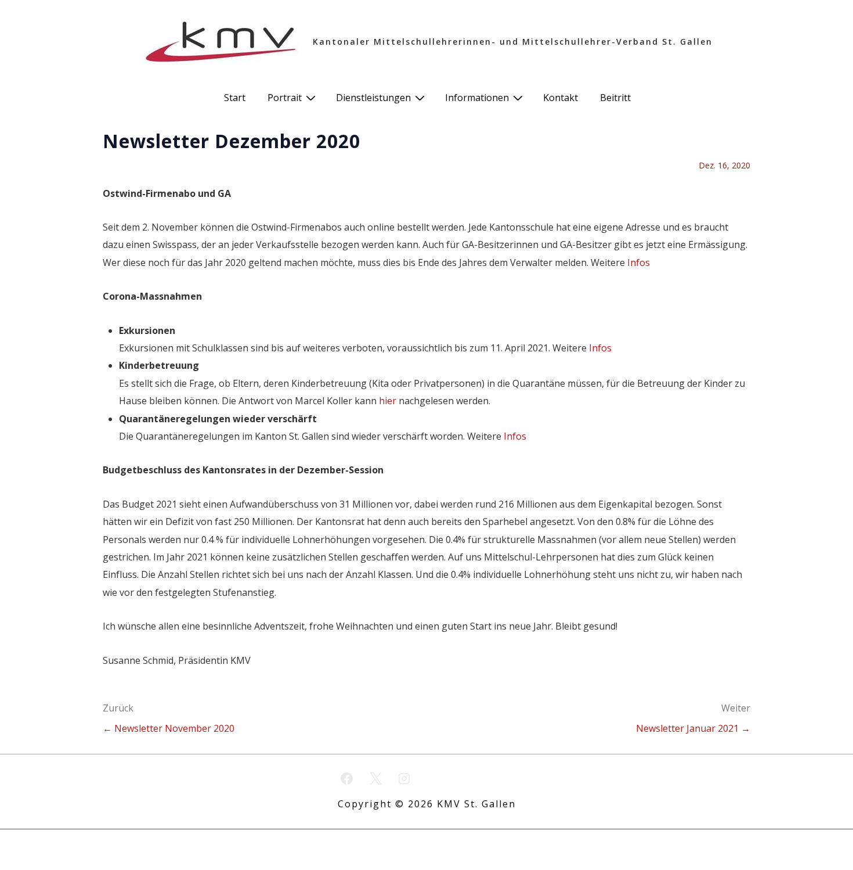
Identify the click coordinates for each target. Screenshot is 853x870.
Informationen (477, 97)
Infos (638, 262)
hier (387, 400)
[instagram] (404, 778)
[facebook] (347, 778)
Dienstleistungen (373, 97)
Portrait (285, 97)
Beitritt (615, 97)
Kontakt (560, 97)
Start (234, 97)
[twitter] (375, 778)
